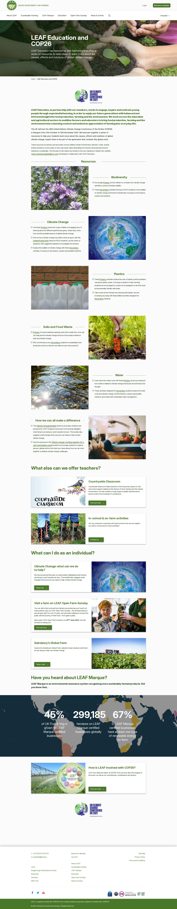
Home (33, 79)
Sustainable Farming (29, 15)
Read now (40, 588)
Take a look (40, 664)
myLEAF (74, 857)
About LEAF (12, 15)
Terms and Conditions (137, 860)
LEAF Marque (48, 15)
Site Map (142, 853)
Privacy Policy (139, 857)
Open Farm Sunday (78, 15)
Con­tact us (94, 540)
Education (62, 15)
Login (144, 5)
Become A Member (78, 853)
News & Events (97, 15)
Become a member (161, 5)
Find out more (95, 503)
